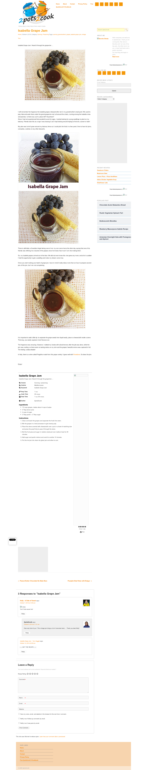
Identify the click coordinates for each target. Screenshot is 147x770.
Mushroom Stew (102, 173)
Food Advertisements (115, 65)
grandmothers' (62, 34)
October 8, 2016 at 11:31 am (31, 624)
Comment (22, 679)
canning (55, 34)
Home (58, 4)
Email (22, 703)
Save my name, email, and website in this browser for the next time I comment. (43, 714)
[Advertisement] (33, 559)
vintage (84, 34)
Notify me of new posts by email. (30, 723)
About (65, 4)
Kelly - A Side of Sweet (28, 600)
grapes (68, 34)
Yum (19, 38)
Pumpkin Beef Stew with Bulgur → (80, 581)
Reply (23, 613)
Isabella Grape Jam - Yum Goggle (30, 641)
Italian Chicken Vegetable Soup (106, 179)
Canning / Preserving (43, 34)
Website (21, 709)
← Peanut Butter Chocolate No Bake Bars (32, 581)
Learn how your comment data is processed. (52, 736)
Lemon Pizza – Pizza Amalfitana (107, 176)
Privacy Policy (82, 4)
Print (83, 532)
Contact (72, 4)
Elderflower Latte (102, 183)
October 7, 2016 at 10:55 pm (27, 603)
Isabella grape (75, 34)
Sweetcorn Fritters (102, 170)
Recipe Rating (22, 674)
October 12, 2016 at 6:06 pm (27, 643)
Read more (115, 57)
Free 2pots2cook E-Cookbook (29, 760)
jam (80, 34)
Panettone (76, 354)
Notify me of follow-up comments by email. (32, 719)
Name (22, 698)
